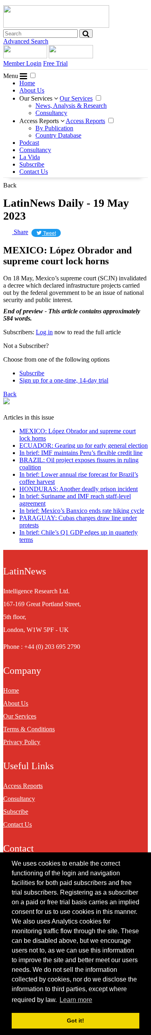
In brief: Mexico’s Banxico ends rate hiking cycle (81, 510)
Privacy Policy (21, 742)
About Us (31, 90)
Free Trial (55, 63)
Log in (44, 332)
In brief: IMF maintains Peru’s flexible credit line (81, 452)
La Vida (29, 157)
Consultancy (51, 112)
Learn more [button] (76, 999)
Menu (11, 75)
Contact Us (33, 171)
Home (27, 83)
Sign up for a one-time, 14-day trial (63, 380)
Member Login (22, 63)
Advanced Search (25, 41)
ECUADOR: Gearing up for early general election (83, 445)
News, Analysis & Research (71, 105)
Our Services (36, 98)
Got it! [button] (75, 1020)
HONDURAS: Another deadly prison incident (78, 489)
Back (10, 185)
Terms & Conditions (29, 729)
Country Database (58, 135)
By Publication (54, 128)
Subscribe (31, 164)
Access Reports (39, 120)
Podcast (29, 142)
